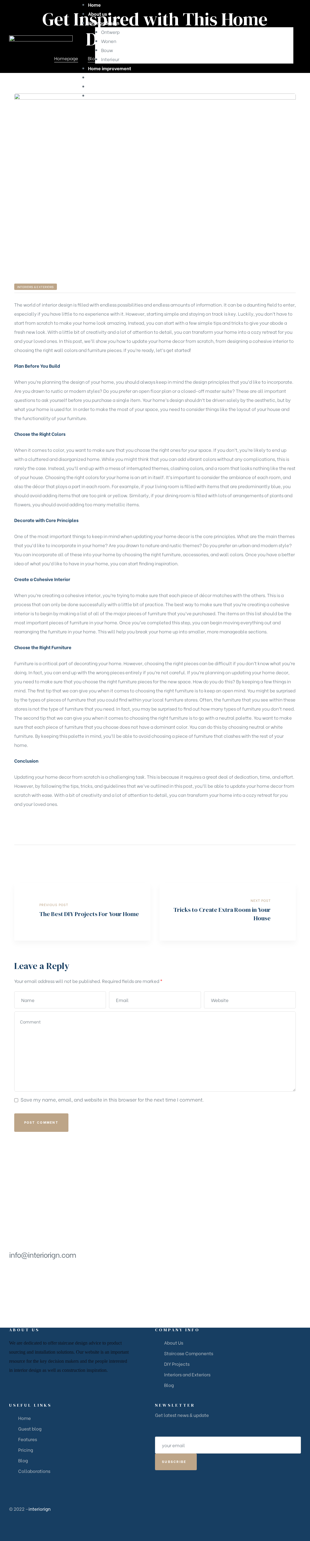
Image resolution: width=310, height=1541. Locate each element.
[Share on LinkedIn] (276, 858)
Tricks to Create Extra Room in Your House (228, 912)
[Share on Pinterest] (292, 858)
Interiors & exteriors (35, 286)
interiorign (39, 1508)
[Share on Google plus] (284, 858)
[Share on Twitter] (268, 858)
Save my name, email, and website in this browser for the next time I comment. (112, 1099)
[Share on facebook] (260, 858)
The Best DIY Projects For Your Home (82, 912)
